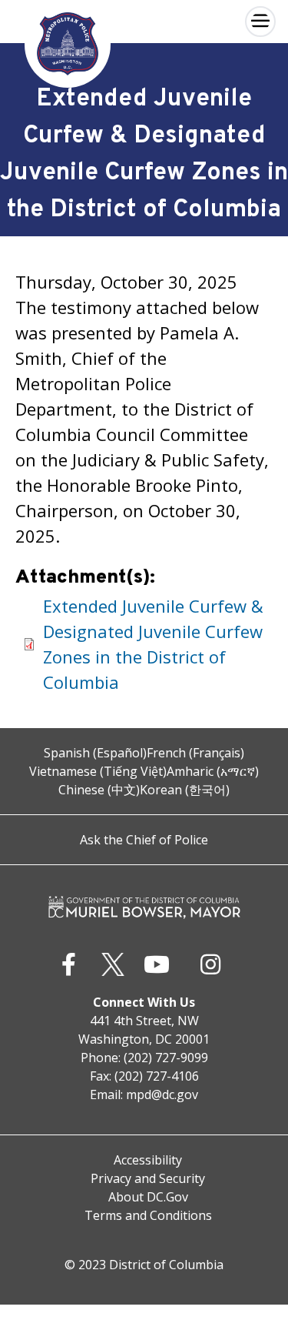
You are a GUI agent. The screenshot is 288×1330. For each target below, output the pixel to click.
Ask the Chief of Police (144, 839)
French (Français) (195, 752)
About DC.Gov (148, 1196)
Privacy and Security (148, 1178)
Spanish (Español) (95, 752)
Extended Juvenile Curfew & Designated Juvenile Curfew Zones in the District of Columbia (153, 643)
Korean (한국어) (185, 789)
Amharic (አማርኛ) (213, 771)
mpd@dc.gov (162, 1094)
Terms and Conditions (148, 1215)
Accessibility (148, 1159)
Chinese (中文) (99, 789)
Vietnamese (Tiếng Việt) (98, 771)
